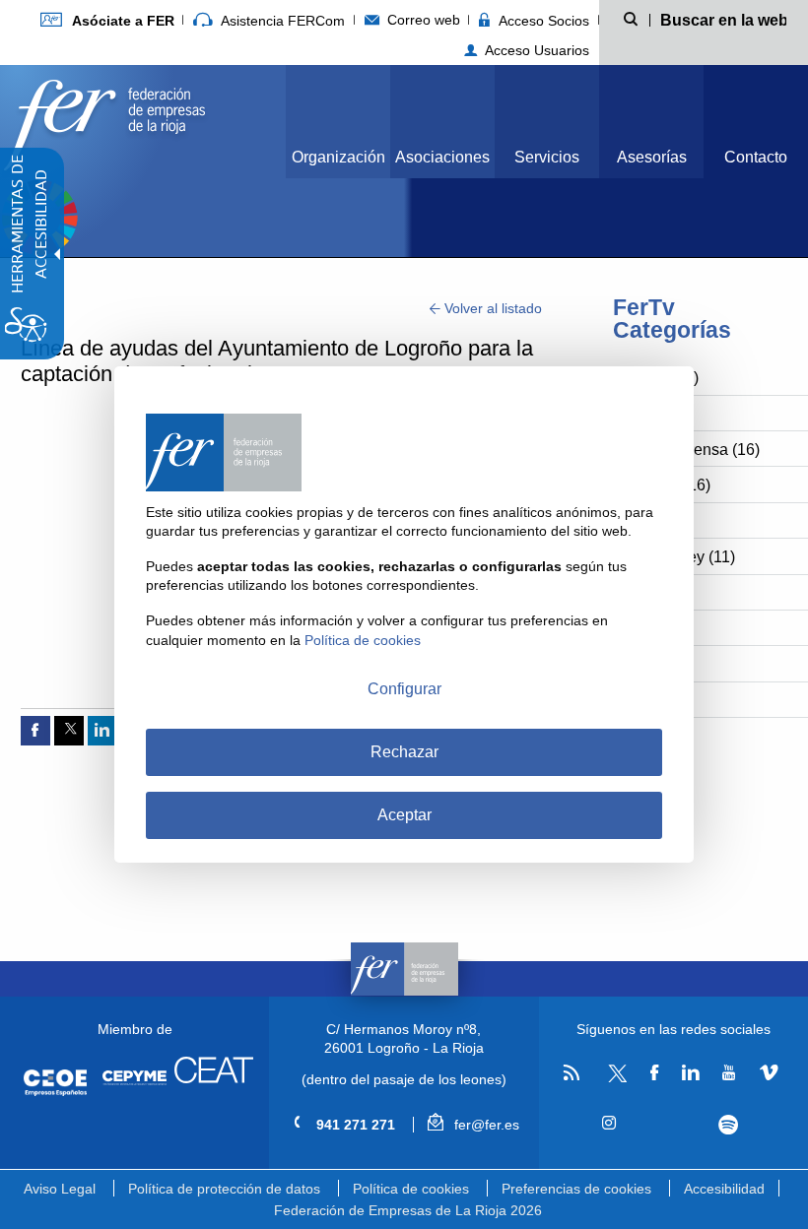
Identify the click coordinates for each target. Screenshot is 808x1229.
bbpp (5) (643, 700)
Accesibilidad (724, 1189)
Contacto (755, 157)
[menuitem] (107, 20)
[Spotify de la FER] (728, 1124)
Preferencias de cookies (576, 1189)
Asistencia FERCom (281, 21)
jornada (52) (656, 377)
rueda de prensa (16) (687, 449)
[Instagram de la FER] (609, 1123)
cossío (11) (652, 521)
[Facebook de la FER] (654, 1073)
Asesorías (652, 157)
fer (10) (638, 628)
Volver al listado (491, 308)
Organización (338, 157)
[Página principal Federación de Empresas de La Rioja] (104, 119)
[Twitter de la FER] (614, 1079)
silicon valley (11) (674, 557)
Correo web (421, 20)
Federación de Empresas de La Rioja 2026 (408, 1210)
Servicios (546, 157)
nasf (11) (644, 593)
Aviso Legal (60, 1189)
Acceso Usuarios (535, 50)
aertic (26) (649, 414)
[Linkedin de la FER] (691, 1073)
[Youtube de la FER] (729, 1073)
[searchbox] (722, 18)
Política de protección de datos (224, 1189)
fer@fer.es (484, 1124)
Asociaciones (442, 157)
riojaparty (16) (662, 485)
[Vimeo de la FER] (768, 1073)
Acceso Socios (542, 21)
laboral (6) (649, 664)
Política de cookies (411, 1189)
